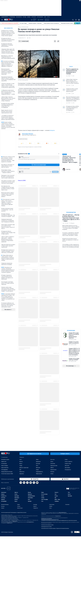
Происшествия (53, 465)
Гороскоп (33, 16)
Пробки (40, 19)
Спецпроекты (68, 469)
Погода (24, 16)
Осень (51, 461)
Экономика (67, 467)
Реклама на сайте (5, 459)
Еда (20, 469)
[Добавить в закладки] (55, 41)
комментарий (24, 41)
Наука (37, 469)
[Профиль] (78, 20)
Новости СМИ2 (22, 180)
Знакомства (19, 16)
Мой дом (38, 467)
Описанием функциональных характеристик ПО (50, 519)
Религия (52, 471)
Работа (52, 467)
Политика (52, 463)
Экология (67, 465)
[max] (30, 482)
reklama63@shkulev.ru (63, 512)
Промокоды (12, 16)
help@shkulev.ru (9, 522)
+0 (54, 161)
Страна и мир (68, 463)
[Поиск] (72, 20)
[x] (34, 482)
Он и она (52, 459)
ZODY (45, 16)
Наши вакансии (4, 467)
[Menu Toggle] (2, 20)
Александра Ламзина (27, 133)
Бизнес (21, 461)
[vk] (24, 482)
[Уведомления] (75, 20)
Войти (22, 172)
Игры (48, 16)
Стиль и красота (68, 461)
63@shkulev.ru (14, 521)
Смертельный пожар (23, 138)
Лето (37, 465)
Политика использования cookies (47, 524)
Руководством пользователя (46, 518)
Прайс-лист (3, 461)
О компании (4, 463)
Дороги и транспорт (23, 467)
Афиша (28, 16)
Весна (20, 463)
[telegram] (20, 482)
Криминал (38, 461)
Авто (20, 459)
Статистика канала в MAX (7, 473)
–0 (57, 161)
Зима (37, 459)
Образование (39, 473)
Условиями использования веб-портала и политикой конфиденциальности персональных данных (59, 520)
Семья (51, 473)
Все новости (8, 28)
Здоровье (21, 473)
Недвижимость (4, 16)
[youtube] (37, 482)
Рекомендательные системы (46, 526)
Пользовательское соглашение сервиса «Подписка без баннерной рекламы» (55, 528)
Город (20, 465)
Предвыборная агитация (6, 471)
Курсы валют (40, 16)
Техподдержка (4, 469)
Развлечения (53, 469)
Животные (21, 471)
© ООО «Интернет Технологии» (7, 532)
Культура (38, 463)
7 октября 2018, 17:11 (22, 37)
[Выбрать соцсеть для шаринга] (58, 41)
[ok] (27, 482)
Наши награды (4, 465)
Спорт (66, 459)
